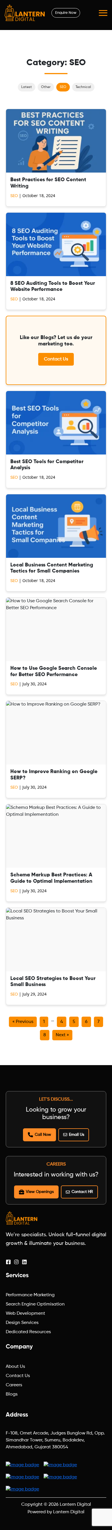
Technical (83, 87)
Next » (62, 1035)
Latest (26, 87)
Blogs (12, 1394)
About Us (15, 1366)
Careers (14, 1385)
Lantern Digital (75, 1504)
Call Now (43, 1135)
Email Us (76, 1135)
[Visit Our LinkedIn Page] (24, 1261)
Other (46, 87)
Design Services (22, 1322)
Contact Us (56, 359)
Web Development (25, 1313)
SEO (63, 87)
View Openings (40, 1192)
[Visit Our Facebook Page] (8, 1261)
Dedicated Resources (28, 1332)
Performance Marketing (30, 1295)
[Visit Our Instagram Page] (16, 1261)
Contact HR (82, 1192)
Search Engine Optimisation (35, 1304)
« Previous (22, 1022)
